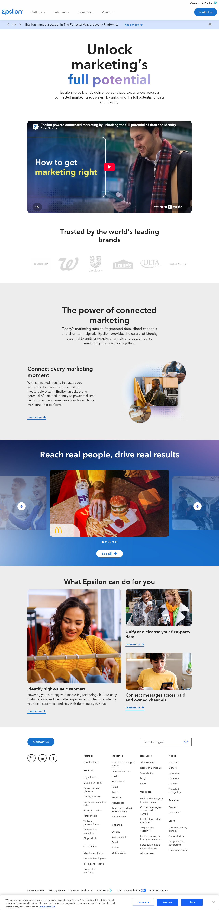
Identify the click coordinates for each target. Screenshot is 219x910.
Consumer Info (35, 890)
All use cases (147, 853)
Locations (174, 778)
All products (90, 838)
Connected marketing (89, 870)
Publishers (174, 812)
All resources (147, 762)
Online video (119, 852)
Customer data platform (91, 789)
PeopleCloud (90, 762)
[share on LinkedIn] (42, 758)
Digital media (90, 777)
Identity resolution (93, 853)
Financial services (121, 770)
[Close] (213, 902)
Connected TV (120, 836)
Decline (167, 902)
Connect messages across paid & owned (150, 810)
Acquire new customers (147, 829)
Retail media (90, 815)
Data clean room (92, 782)
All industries (119, 816)
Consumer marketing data (94, 803)
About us (174, 762)
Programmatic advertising (176, 843)
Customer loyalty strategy (178, 829)
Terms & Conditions (81, 890)
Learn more (34, 711)
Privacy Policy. (47, 906)
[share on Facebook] (53, 758)
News (143, 783)
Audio (115, 847)
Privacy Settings (159, 890)
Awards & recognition (175, 790)
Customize (143, 902)
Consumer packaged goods (123, 763)
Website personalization (91, 822)
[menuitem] (38, 12)
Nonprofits (118, 802)
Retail (115, 786)
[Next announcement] (20, 24)
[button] (103, 542)
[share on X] (31, 758)
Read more (132, 24)
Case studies (147, 773)
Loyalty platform (92, 796)
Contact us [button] (205, 12)
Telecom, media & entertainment (122, 809)
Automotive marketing (89, 831)
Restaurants (118, 781)
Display (116, 831)
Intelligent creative (93, 863)
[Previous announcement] (8, 24)
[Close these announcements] (210, 24)
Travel (115, 792)
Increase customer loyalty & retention (150, 837)
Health (115, 776)
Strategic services (92, 810)
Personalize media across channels (150, 846)
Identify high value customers (150, 820)
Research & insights (151, 767)
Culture (173, 767)
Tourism (116, 797)
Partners (173, 807)
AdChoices (103, 890)
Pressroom (174, 773)
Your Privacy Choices (128, 890)
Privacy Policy (57, 890)
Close (192, 902)
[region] (109, 24)
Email (115, 842)
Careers (173, 783)
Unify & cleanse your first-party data (151, 800)
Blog (143, 778)
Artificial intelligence (94, 858)
